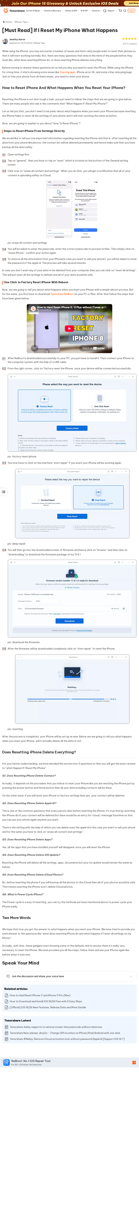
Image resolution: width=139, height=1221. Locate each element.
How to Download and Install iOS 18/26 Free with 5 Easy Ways (46, 1001)
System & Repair (33, 11)
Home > (9, 22)
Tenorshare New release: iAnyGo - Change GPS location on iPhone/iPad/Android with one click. (65, 1033)
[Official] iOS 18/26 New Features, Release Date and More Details (48, 1007)
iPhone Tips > (22, 22)
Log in (131, 10)
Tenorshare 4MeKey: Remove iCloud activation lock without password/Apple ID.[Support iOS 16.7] (67, 1039)
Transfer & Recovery (52, 11)
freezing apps (67, 72)
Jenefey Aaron (17, 39)
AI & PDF (84, 11)
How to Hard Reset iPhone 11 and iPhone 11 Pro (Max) (40, 995)
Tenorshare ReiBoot (62, 294)
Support (111, 11)
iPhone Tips (39, 43)
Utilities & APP (71, 11)
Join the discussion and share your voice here (38, 976)
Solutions (96, 11)
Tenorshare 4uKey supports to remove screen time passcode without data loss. (56, 1027)
